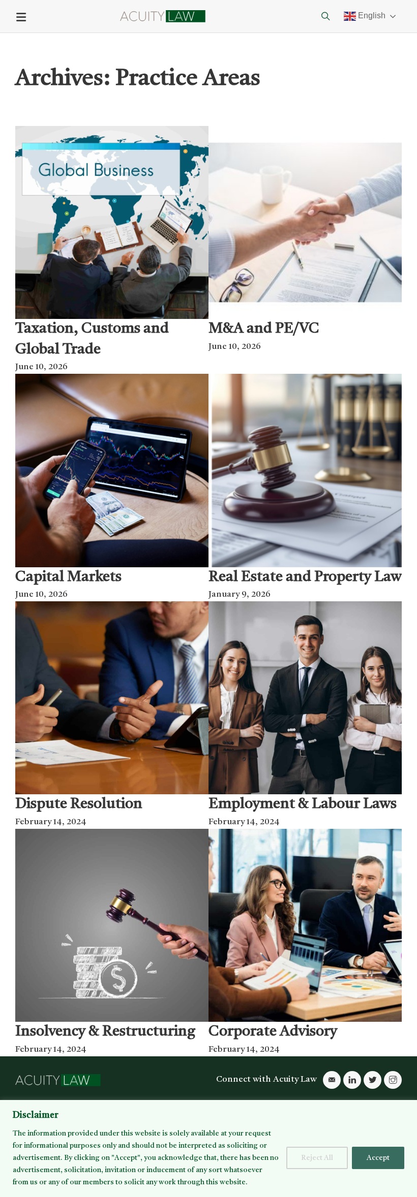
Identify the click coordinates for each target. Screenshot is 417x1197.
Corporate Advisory (272, 1031)
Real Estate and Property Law (305, 577)
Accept (378, 1157)
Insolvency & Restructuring (105, 1031)
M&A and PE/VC (263, 328)
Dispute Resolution (78, 804)
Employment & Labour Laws (302, 804)
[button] (208, 17)
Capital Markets (68, 577)
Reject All (317, 1157)
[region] (208, 1148)
